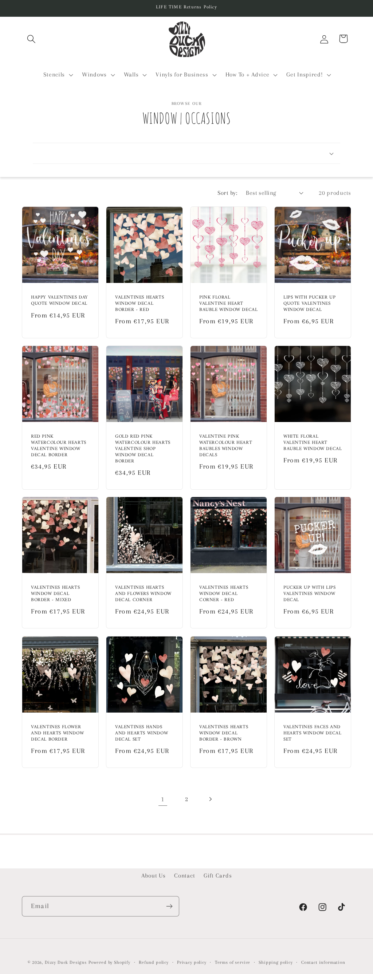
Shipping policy (276, 962)
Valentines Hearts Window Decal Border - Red (139, 304)
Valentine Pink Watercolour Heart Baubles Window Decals (225, 446)
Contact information (323, 962)
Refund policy (154, 962)
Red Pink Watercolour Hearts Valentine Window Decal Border (58, 446)
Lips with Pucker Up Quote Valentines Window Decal (309, 304)
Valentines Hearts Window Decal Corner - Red (223, 594)
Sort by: (227, 192)
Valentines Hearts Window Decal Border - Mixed (55, 594)
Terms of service (232, 962)
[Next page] (210, 799)
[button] (31, 38)
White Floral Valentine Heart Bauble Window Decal (312, 443)
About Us (153, 875)
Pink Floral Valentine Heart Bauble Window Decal (228, 304)
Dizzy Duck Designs (66, 962)
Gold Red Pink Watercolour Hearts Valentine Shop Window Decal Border (142, 449)
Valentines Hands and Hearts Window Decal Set (141, 733)
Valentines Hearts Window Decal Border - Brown (223, 733)
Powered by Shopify (109, 962)
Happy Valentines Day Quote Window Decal (59, 301)
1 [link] (163, 799)
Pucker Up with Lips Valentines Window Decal (309, 594)
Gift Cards (218, 875)
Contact (184, 875)
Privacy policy (192, 962)
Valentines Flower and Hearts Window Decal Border (57, 733)
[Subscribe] (169, 906)
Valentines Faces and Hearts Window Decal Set (312, 733)
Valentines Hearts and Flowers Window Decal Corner (143, 594)
